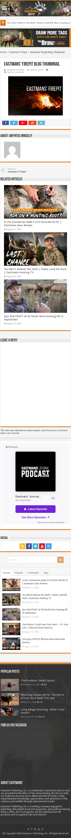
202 (43, 717)
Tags (45, 572)
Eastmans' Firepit (18, 52)
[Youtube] (42, 546)
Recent (6, 572)
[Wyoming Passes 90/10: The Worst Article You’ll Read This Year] (10, 699)
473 (45, 684)
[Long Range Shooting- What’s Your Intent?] (10, 712)
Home (3, 52)
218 (41, 702)
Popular (19, 572)
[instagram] (49, 546)
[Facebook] (29, 546)
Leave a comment (15, 72)
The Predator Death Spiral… (39, 680)
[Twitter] (35, 546)
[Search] (60, 560)
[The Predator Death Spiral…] (10, 685)
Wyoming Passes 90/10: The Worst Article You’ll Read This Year (42, 696)
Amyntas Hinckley (15, 70)
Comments (33, 572)
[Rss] (22, 546)
